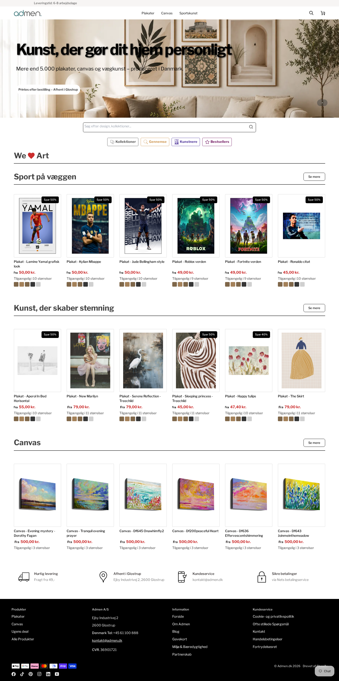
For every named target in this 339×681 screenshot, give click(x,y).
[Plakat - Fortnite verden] (248, 284)
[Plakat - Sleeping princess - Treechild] (196, 419)
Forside (178, 616)
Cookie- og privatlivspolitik (273, 616)
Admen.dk (284, 666)
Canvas (17, 624)
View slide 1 (322, 102)
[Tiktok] (22, 674)
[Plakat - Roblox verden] (196, 284)
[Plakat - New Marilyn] (90, 360)
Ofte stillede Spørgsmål (271, 624)
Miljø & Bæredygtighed (190, 647)
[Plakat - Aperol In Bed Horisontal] (37, 419)
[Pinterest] (31, 674)
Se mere (314, 176)
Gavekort (179, 639)
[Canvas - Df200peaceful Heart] (196, 495)
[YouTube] (57, 674)
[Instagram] (39, 674)
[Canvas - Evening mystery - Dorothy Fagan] (37, 495)
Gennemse (158, 142)
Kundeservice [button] (263, 609)
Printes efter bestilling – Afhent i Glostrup (48, 89)
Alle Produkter (23, 639)
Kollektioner (126, 142)
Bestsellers (220, 142)
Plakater (18, 616)
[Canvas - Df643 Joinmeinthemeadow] (301, 495)
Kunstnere (188, 142)
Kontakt (259, 631)
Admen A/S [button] (100, 609)
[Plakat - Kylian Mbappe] (90, 284)
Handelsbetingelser (267, 639)
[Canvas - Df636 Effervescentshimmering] (248, 495)
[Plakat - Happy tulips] (248, 419)
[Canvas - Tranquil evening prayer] (90, 495)
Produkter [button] (19, 609)
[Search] (252, 127)
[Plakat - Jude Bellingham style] (143, 284)
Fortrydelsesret (265, 647)
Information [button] (180, 609)
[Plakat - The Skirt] (301, 360)
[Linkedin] (48, 674)
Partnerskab (182, 654)
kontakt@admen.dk (107, 640)
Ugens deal (20, 631)
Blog (175, 631)
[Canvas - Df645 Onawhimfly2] (143, 495)
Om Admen (181, 624)
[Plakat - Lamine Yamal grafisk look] (37, 284)
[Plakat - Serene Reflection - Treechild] (143, 360)
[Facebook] (14, 674)
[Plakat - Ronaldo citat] (301, 284)
